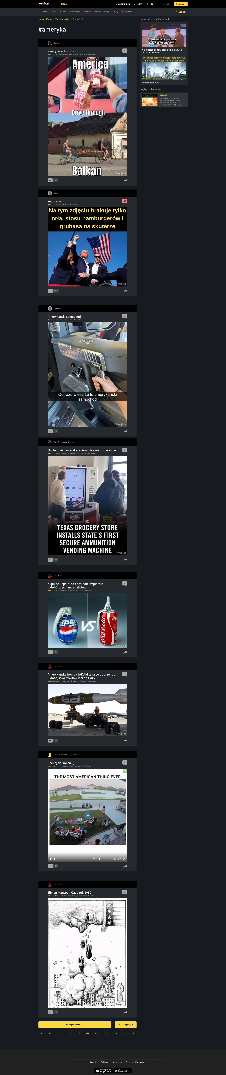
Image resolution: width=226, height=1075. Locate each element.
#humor (59, 54)
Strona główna (45, 19)
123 (41, 1033)
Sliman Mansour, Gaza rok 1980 (69, 892)
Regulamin (117, 1062)
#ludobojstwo (87, 590)
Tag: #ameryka (62, 19)
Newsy (115, 12)
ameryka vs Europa (61, 51)
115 (115, 1033)
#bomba (83, 681)
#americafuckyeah (88, 453)
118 (87, 1033)
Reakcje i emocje (102, 12)
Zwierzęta (42, 12)
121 (60, 1033)
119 (78, 1033)
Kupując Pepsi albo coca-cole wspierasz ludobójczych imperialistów (75, 585)
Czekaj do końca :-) (61, 763)
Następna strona (73, 1025)
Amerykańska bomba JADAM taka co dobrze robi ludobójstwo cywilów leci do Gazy (82, 676)
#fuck (89, 766)
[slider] (73, 859)
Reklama (104, 1062)
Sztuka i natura (53, 896)
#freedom (72, 453)
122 (50, 1033)
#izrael (61, 590)
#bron (71, 320)
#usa (58, 204)
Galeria (63, 12)
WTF (49, 453)
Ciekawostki (75, 12)
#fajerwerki (77, 766)
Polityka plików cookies (135, 1062)
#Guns (79, 453)
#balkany (83, 54)
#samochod (60, 320)
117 (96, 1033)
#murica (70, 766)
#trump (76, 204)
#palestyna (83, 896)
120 (69, 1033)
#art (69, 896)
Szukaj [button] (182, 11)
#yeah (84, 766)
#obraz (90, 896)
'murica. (53, 201)
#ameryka (76, 54)
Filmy (139, 3)
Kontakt (93, 1062)
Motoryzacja (127, 12)
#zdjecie (63, 204)
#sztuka (64, 896)
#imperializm (76, 590)
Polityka (87, 12)
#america (65, 453)
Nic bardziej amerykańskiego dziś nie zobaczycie (82, 450)
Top (151, 3)
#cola (57, 590)
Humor (53, 12)
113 (133, 1033)
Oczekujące (124, 3)
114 (124, 1033)
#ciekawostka (67, 54)
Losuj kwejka (128, 1025)
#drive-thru (91, 54)
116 (106, 1033)
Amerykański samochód (64, 316)
